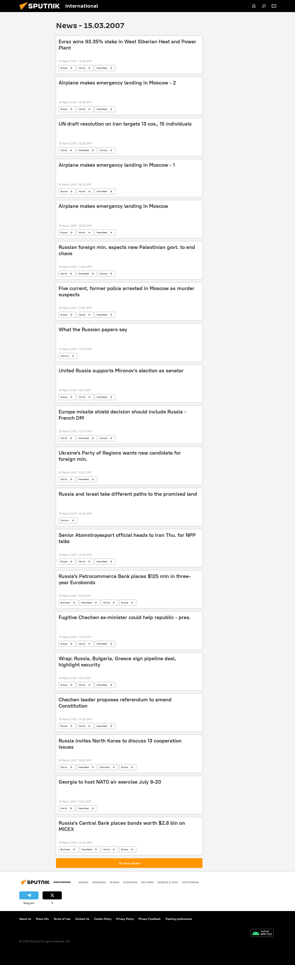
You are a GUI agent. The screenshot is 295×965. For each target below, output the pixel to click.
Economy (130, 882)
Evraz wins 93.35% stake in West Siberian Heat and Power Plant (127, 44)
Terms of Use (62, 919)
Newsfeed (102, 67)
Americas (99, 882)
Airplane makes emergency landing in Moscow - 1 (117, 165)
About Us (25, 919)
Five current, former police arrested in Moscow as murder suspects (126, 291)
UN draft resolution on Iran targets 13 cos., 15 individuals (125, 124)
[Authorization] (254, 6)
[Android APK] (262, 933)
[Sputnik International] (41, 11)
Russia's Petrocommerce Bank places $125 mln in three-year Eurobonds (125, 579)
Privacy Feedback (149, 919)
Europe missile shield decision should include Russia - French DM (122, 414)
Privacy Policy (125, 919)
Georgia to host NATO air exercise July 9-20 (110, 782)
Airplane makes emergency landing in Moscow (113, 206)
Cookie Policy (102, 919)
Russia (63, 67)
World (82, 67)
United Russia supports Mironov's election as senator (121, 370)
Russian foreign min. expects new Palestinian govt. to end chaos (127, 250)
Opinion (64, 355)
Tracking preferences (178, 919)
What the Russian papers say (93, 329)
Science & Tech (168, 882)
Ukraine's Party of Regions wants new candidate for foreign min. (120, 456)
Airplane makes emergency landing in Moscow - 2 (117, 82)
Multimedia (190, 882)
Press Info (42, 919)
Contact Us (82, 919)
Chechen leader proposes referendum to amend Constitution (115, 702)
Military (147, 882)
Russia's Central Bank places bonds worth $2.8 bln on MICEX (122, 826)
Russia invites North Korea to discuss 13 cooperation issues (120, 743)
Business (65, 602)
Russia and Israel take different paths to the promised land (128, 494)
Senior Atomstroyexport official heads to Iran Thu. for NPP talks (127, 538)
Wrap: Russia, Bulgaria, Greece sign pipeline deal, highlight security (117, 661)
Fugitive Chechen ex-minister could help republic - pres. (124, 617)
